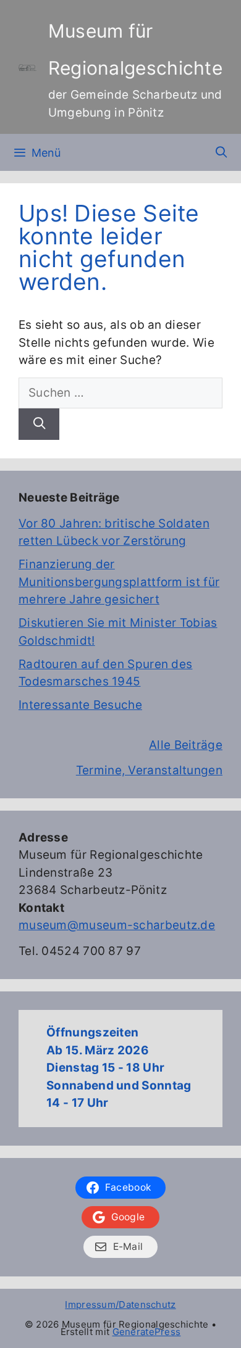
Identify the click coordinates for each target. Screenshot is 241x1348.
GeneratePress (146, 1332)
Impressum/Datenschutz (120, 1304)
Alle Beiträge (185, 745)
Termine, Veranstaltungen (149, 770)
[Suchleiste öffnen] (221, 152)
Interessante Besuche (80, 705)
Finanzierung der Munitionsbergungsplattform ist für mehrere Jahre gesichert (119, 581)
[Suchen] (39, 424)
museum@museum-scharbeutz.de (117, 925)
